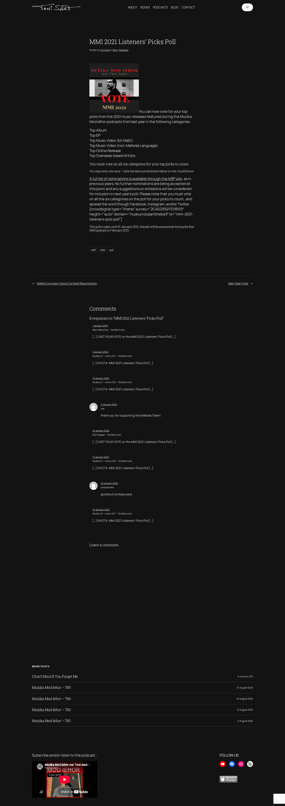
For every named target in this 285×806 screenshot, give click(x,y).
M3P (93, 250)
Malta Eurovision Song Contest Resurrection (67, 283)
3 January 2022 (100, 351)
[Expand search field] (247, 7)
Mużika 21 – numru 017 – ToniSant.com (112, 513)
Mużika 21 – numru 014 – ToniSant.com (112, 356)
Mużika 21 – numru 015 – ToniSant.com (112, 382)
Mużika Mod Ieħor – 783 (51, 710)
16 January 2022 (101, 430)
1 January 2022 (100, 325)
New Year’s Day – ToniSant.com (109, 329)
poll (111, 250)
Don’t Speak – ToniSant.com (107, 434)
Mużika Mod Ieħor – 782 (51, 721)
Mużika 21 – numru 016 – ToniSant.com (112, 461)
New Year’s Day (238, 283)
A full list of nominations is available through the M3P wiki (135, 178)
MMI (102, 250)
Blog (115, 50)
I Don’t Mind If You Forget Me (55, 676)
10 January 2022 (101, 378)
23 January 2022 (109, 483)
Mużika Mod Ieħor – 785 (51, 687)
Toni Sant (105, 50)
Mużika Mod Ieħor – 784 (51, 699)
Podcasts (123, 50)
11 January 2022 (109, 404)
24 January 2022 (101, 509)
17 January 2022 (101, 457)
